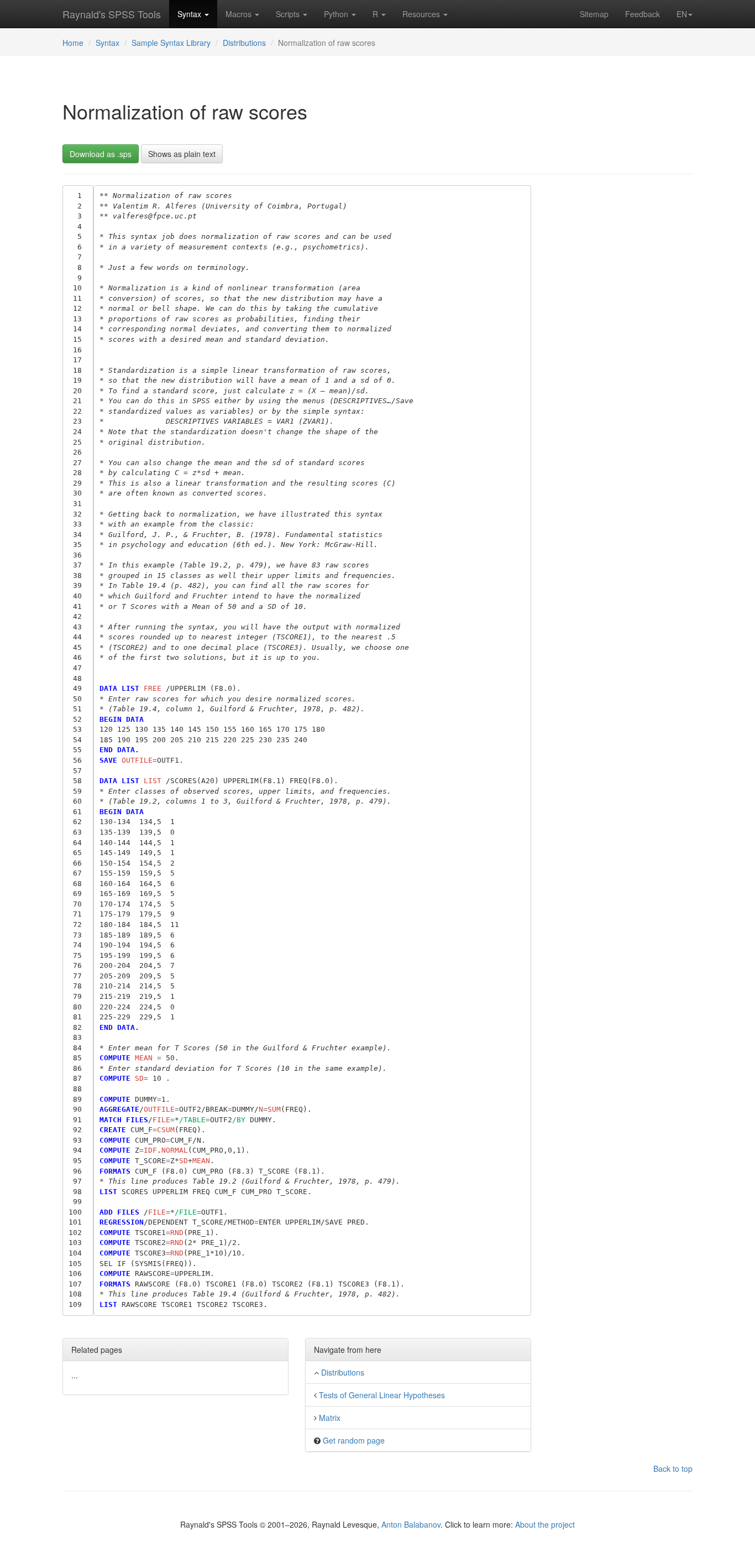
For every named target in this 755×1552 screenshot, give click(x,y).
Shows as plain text (182, 153)
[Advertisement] (620, 351)
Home (72, 42)
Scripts (289, 13)
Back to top (673, 1468)
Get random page (354, 1440)
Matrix (329, 1417)
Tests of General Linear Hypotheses (382, 1394)
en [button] (682, 13)
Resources (422, 13)
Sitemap (594, 13)
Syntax (190, 13)
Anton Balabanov (411, 1524)
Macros (240, 13)
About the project (545, 1524)
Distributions (244, 42)
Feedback (642, 13)
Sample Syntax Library (171, 42)
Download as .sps (101, 153)
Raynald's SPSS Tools (111, 14)
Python (337, 13)
